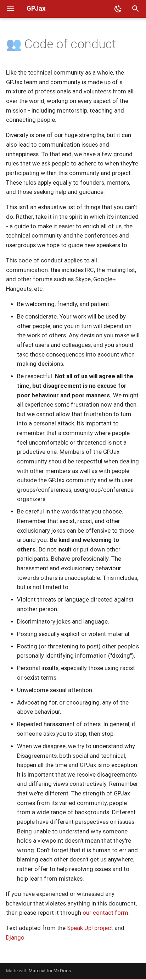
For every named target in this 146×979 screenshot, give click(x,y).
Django (15, 937)
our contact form (105, 912)
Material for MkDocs (50, 970)
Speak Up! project (90, 928)
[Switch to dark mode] (118, 8)
